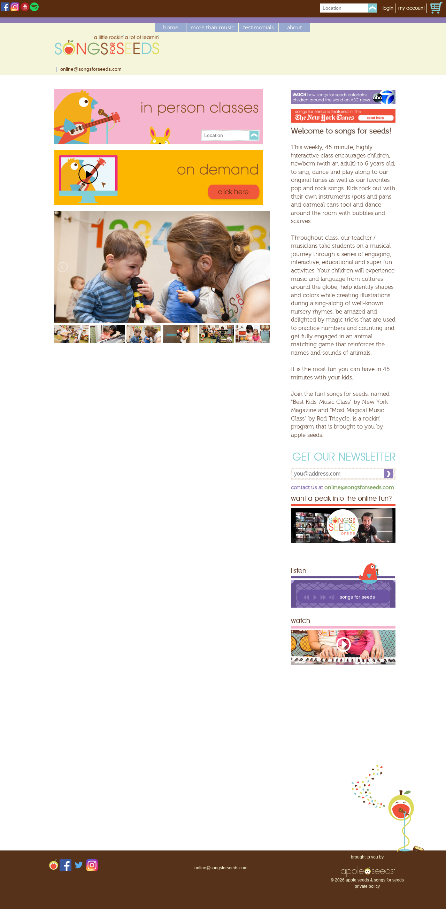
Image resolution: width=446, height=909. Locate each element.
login (388, 8)
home (170, 27)
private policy (367, 886)
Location (332, 8)
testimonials (258, 27)
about (294, 27)
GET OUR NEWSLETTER (344, 457)
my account (411, 8)
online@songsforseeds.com (91, 69)
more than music (212, 27)
